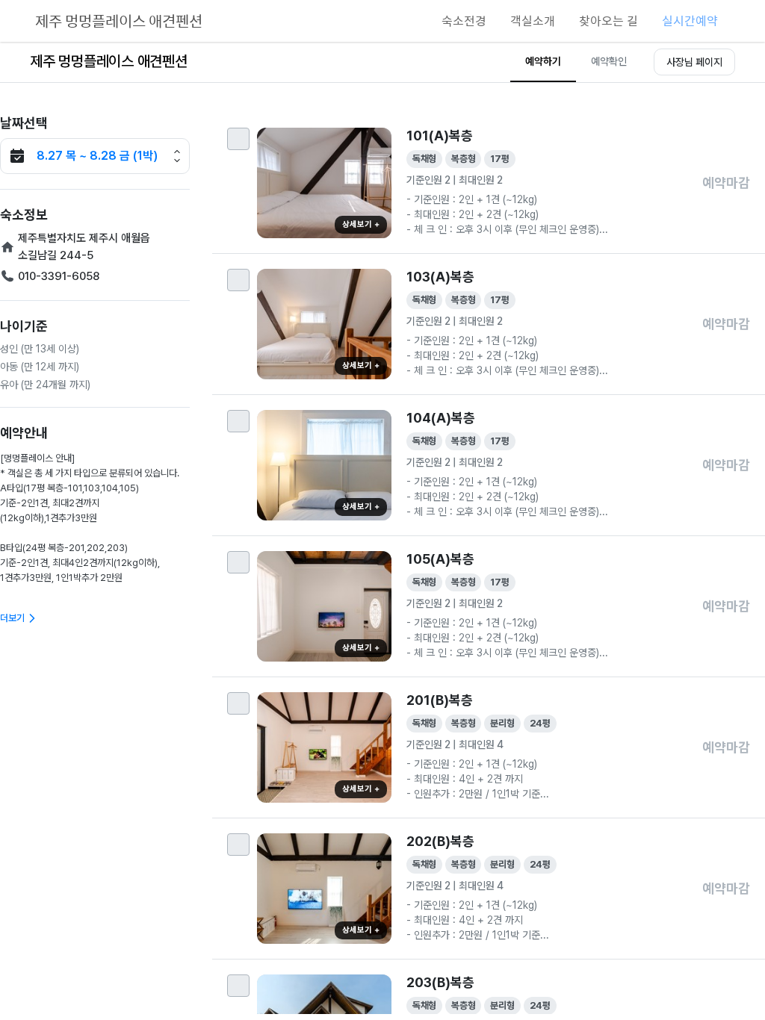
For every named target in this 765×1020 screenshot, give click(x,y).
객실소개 (532, 20)
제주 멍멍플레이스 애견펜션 (118, 20)
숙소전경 (464, 20)
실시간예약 (690, 20)
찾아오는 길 (608, 20)
